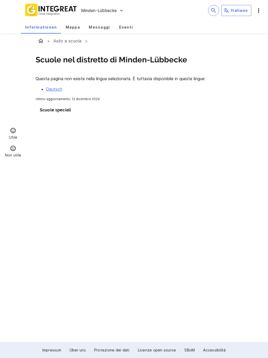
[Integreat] (51, 10)
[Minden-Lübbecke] (41, 41)
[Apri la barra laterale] (258, 10)
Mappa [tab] (73, 27)
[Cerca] (213, 10)
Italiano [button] (239, 10)
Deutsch (54, 89)
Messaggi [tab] (99, 27)
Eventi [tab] (126, 27)
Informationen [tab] (41, 27)
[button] (13, 134)
